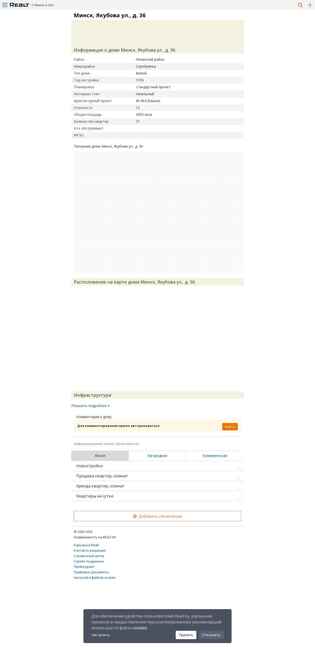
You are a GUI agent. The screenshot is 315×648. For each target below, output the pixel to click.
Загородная (157, 455)
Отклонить (211, 635)
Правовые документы (91, 572)
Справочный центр (89, 556)
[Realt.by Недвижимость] (19, 4)
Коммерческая (215, 455)
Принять (186, 635)
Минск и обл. (44, 5)
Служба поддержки (89, 561)
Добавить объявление (159, 516)
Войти (230, 426)
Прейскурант (84, 566)
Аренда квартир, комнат (100, 486)
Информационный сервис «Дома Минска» (106, 443)
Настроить (101, 635)
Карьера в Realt (86, 545)
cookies (140, 628)
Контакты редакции (90, 550)
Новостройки (89, 465)
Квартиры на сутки (94, 496)
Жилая (100, 455)
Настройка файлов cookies (95, 577)
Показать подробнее (89, 405)
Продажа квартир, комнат (102, 476)
